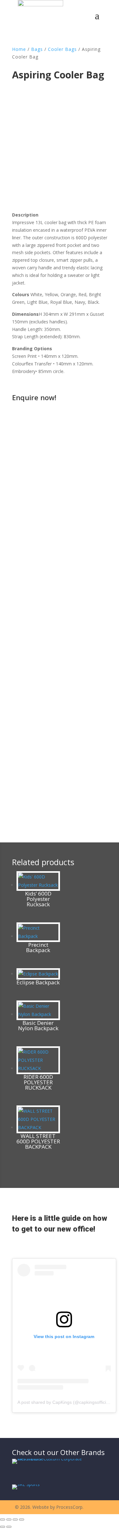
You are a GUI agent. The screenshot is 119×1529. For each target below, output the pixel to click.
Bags (37, 49)
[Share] (15, 1519)
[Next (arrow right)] (8, 1527)
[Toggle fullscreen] (8, 1519)
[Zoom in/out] (2, 1519)
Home (19, 49)
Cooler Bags (62, 49)
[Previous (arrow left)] (2, 1527)
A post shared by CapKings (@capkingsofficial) (64, 1402)
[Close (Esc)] (21, 1519)
